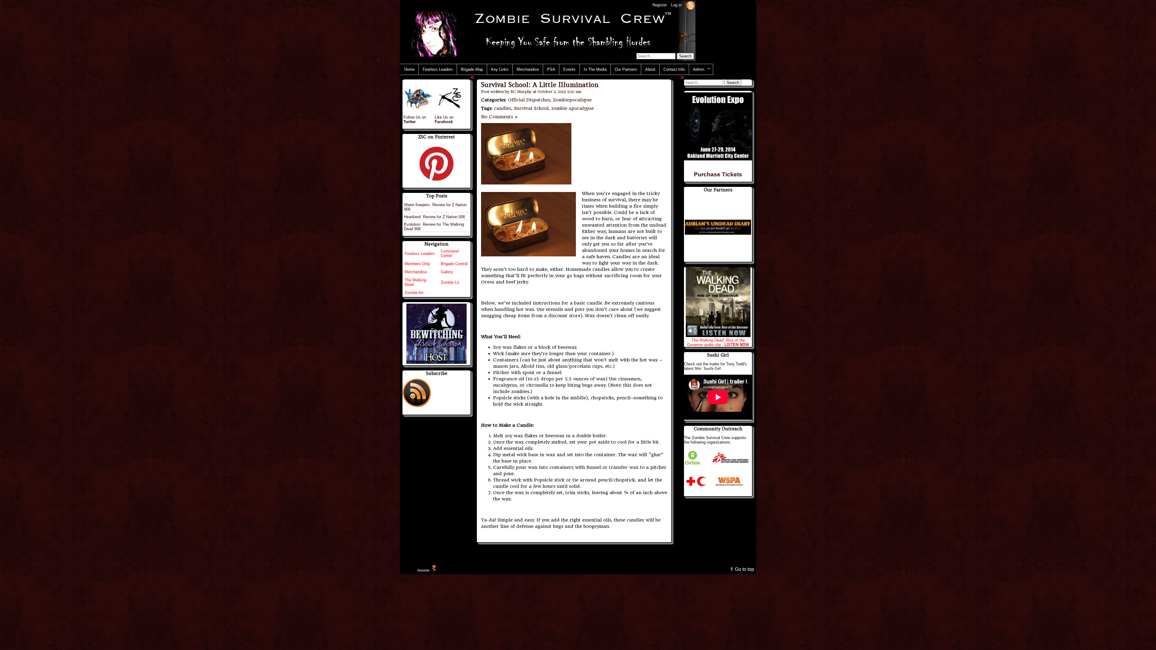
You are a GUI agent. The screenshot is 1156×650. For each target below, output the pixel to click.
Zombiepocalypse (572, 100)
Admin (696, 69)
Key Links (499, 69)
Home (409, 69)
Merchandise (528, 69)
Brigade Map (472, 69)
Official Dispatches (529, 100)
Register (659, 5)
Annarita (423, 570)
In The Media (595, 69)
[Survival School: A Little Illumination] (526, 183)
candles (502, 108)
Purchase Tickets (718, 174)
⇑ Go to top (742, 569)
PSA (551, 69)
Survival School (531, 108)
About (650, 69)
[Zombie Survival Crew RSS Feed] (690, 5)
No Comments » (499, 116)
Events (569, 69)
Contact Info (674, 69)
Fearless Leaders (438, 69)
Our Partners (626, 69)
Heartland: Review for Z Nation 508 (434, 217)
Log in (676, 5)
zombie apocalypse (572, 108)
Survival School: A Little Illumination (539, 85)
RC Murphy (521, 91)
